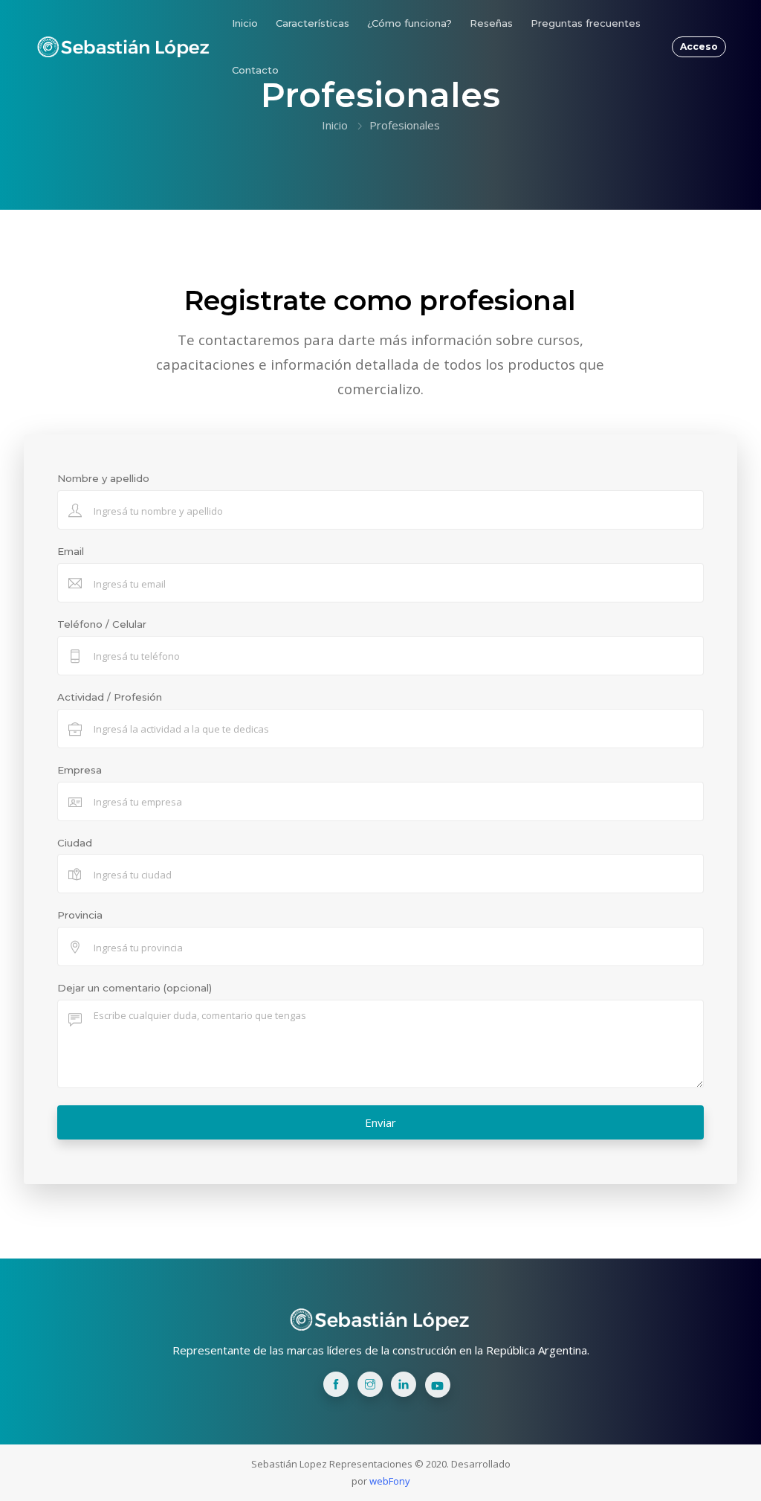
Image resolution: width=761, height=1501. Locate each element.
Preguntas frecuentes (586, 23)
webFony (389, 1481)
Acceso (699, 46)
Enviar (380, 1122)
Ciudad (74, 843)
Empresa (79, 770)
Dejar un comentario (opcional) (134, 988)
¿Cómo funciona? (409, 23)
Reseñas (491, 23)
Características (312, 23)
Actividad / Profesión (109, 697)
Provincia (80, 915)
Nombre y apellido (103, 478)
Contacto (255, 70)
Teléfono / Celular (101, 624)
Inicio (245, 23)
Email (70, 551)
